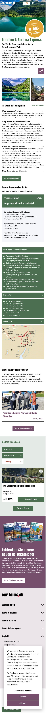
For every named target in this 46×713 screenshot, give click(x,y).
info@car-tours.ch (10, 645)
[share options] (41, 71)
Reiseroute (7, 322)
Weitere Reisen (23, 508)
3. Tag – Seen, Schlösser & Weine (13, 146)
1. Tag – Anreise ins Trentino (11, 111)
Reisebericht (7, 394)
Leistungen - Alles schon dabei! (15, 250)
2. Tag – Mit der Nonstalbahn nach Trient (16, 122)
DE (27, 3)
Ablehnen (23, 703)
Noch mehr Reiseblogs (23, 428)
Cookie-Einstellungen (23, 690)
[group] (16, 89)
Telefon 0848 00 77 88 (11, 642)
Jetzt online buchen (11, 179)
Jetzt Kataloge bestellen (13, 580)
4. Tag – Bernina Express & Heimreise (14, 171)
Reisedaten (7, 295)
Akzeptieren (23, 697)
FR (33, 3)
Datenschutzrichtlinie (26, 668)
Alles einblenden (38, 105)
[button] (23, 605)
